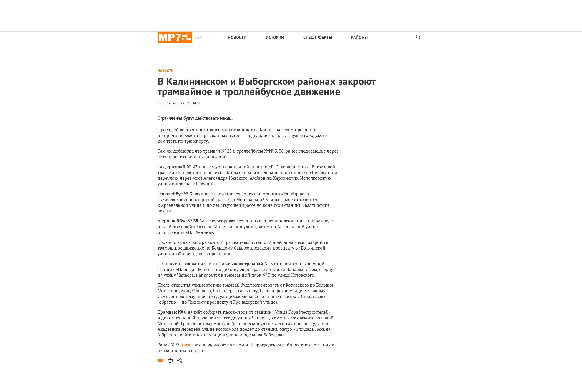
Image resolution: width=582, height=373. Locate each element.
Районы (359, 37)
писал (187, 345)
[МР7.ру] (175, 37)
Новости (237, 37)
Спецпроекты (317, 37)
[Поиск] (418, 37)
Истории (275, 37)
